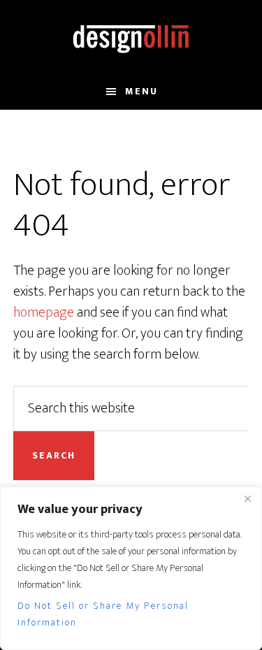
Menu (141, 91)
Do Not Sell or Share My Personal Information (103, 614)
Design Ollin (131, 37)
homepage (43, 312)
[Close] (247, 498)
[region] (131, 568)
